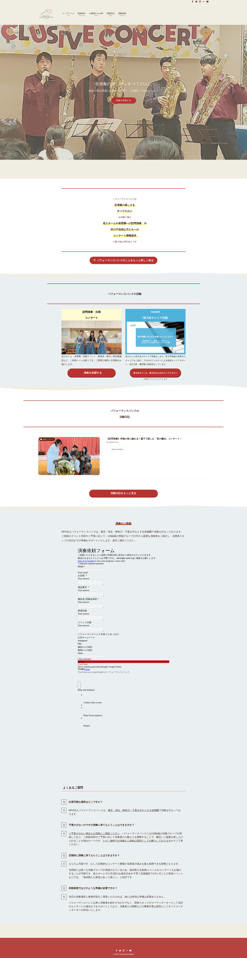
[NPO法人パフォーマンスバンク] (46, 14)
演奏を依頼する (123, 100)
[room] (204, 1)
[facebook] (192, 1)
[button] (123, 154)
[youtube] (207, 1)
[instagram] (200, 1)
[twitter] (196, 1)
